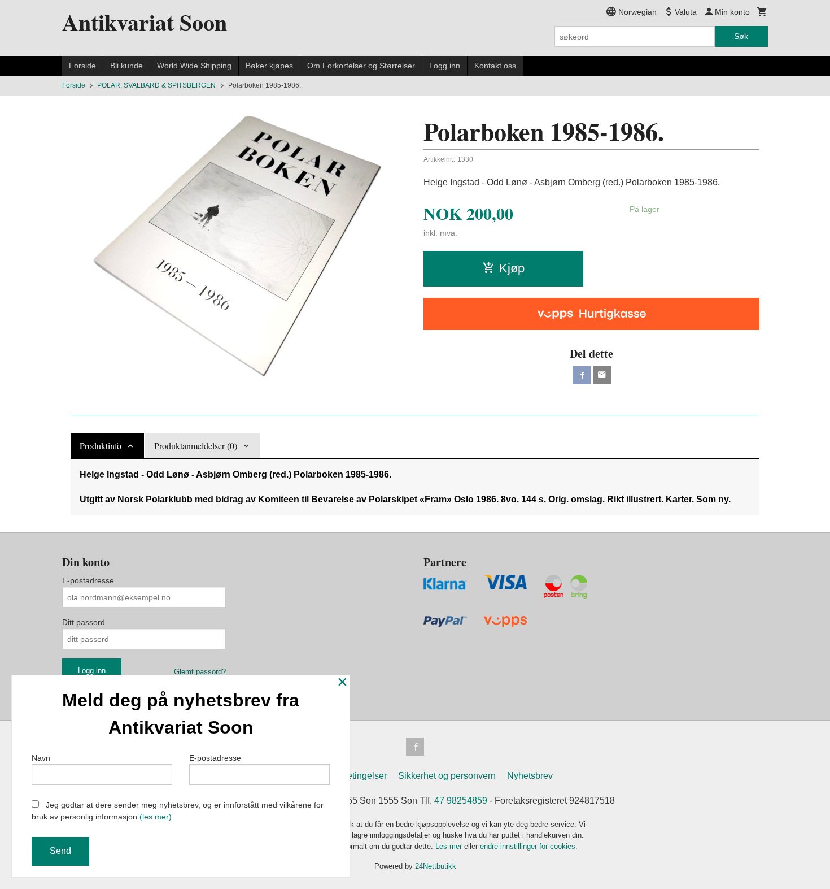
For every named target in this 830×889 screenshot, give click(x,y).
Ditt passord (83, 622)
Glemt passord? (200, 671)
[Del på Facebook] (582, 375)
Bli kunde (126, 65)
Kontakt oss (495, 65)
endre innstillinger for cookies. (529, 846)
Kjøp (512, 268)
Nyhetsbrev (530, 775)
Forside (82, 65)
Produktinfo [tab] (100, 446)
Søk (741, 36)
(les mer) (155, 816)
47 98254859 (460, 800)
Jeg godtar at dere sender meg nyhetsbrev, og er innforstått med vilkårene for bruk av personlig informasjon (178, 810)
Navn (41, 757)
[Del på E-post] (602, 375)
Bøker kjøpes (269, 65)
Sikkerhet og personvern (447, 775)
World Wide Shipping (194, 65)
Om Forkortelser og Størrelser (361, 65)
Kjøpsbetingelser (352, 775)
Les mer (449, 846)
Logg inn (444, 65)
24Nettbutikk (435, 866)
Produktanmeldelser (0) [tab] (195, 446)
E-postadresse (88, 580)
